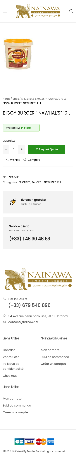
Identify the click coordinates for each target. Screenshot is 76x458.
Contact (9, 350)
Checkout (10, 376)
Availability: (13, 128)
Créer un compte (53, 364)
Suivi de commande (55, 357)
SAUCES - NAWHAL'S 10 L (46, 182)
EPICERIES (24, 182)
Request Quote (48, 149)
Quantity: (9, 140)
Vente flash (11, 357)
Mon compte (50, 350)
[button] (31, 159)
